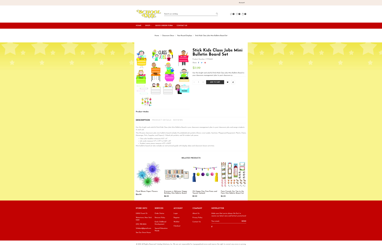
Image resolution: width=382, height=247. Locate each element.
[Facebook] (211, 227)
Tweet (201, 62)
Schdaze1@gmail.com (143, 228)
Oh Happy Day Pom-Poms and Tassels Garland (204, 192)
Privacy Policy (197, 217)
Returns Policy (160, 217)
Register (177, 217)
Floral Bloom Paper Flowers (147, 191)
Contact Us (196, 222)
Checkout (177, 226)
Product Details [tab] (161, 120)
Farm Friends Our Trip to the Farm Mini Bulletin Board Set (232, 192)
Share (198, 62)
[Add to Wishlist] (228, 82)
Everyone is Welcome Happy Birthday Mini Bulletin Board (175, 192)
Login (176, 213)
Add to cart (215, 82)
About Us (195, 213)
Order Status (159, 213)
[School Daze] (148, 14)
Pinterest (205, 62)
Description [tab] (143, 120)
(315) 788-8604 (141, 224)
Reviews (178, 120)
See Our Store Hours (143, 232)
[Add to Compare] (233, 82)
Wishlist (176, 222)
